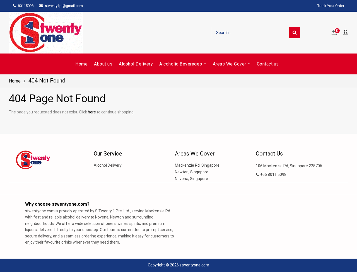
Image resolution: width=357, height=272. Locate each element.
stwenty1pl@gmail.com (64, 6)
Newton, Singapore (191, 172)
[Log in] (345, 32)
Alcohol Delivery (108, 165)
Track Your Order (330, 6)
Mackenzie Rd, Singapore (197, 165)
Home (15, 81)
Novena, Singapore (191, 178)
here (92, 112)
